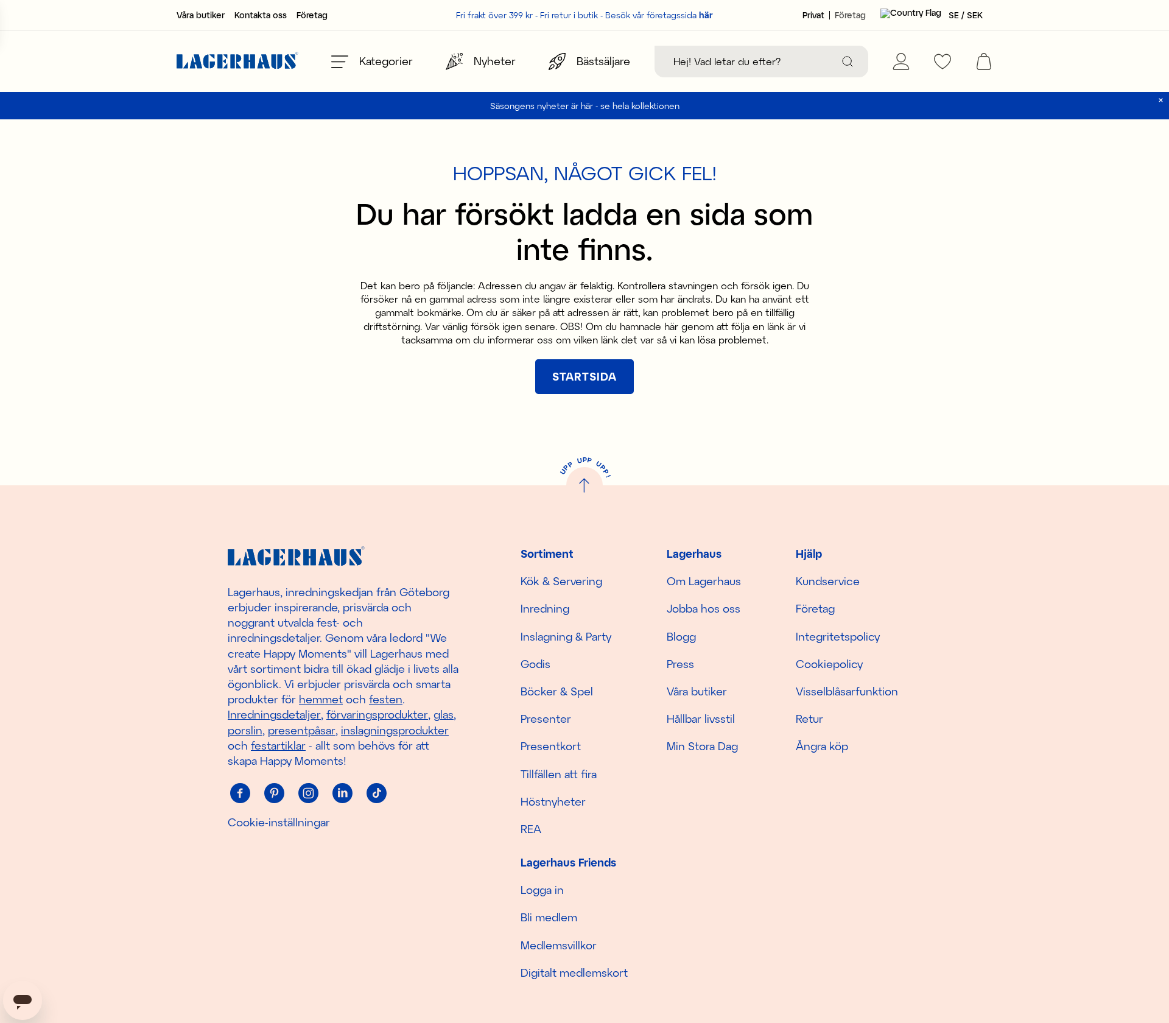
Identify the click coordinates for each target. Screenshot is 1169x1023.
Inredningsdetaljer (274, 714)
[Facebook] (240, 793)
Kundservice (828, 581)
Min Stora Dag (702, 746)
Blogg (681, 636)
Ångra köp (822, 746)
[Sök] (847, 61)
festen (385, 699)
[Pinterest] (274, 793)
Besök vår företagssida (659, 15)
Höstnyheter (553, 801)
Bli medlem (549, 917)
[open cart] (983, 61)
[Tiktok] (376, 793)
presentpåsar (301, 730)
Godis (535, 663)
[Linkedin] (342, 793)
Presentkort (551, 746)
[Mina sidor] (901, 61)
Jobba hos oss (703, 608)
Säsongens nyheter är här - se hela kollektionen (584, 105)
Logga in (542, 889)
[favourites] (942, 61)
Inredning (545, 608)
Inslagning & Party (566, 636)
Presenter (546, 718)
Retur (809, 718)
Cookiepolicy (829, 663)
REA (531, 828)
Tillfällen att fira (559, 774)
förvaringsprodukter (377, 714)
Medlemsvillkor (559, 945)
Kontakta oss (260, 15)
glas (444, 714)
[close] (1161, 100)
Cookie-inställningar (279, 822)
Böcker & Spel (557, 691)
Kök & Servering (561, 581)
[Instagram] (308, 793)
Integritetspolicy (838, 636)
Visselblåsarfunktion (847, 691)
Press (680, 663)
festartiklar (278, 745)
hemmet (321, 699)
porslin (245, 730)
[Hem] (237, 62)
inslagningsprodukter (395, 730)
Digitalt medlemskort (574, 972)
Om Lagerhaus (704, 581)
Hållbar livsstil (701, 718)
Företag (312, 15)
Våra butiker (201, 15)
